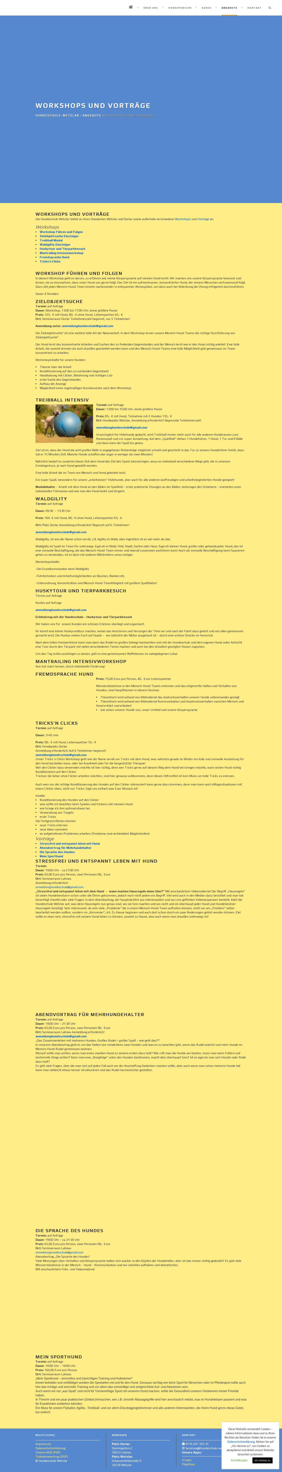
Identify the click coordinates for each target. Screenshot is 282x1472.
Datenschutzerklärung (50, 1448)
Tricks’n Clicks (50, 261)
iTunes (186, 1460)
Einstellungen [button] (239, 1460)
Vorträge (203, 219)
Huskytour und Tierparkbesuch (62, 249)
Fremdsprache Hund (54, 257)
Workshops (183, 219)
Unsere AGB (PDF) (47, 1452)
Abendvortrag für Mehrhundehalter (66, 848)
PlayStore (188, 1464)
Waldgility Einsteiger (55, 244)
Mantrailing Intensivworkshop (61, 253)
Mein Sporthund (51, 856)
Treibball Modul (51, 240)
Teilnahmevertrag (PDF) (51, 1456)
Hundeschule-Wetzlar (57, 115)
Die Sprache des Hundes (57, 852)
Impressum (43, 1444)
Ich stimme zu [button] (262, 1460)
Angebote (92, 115)
